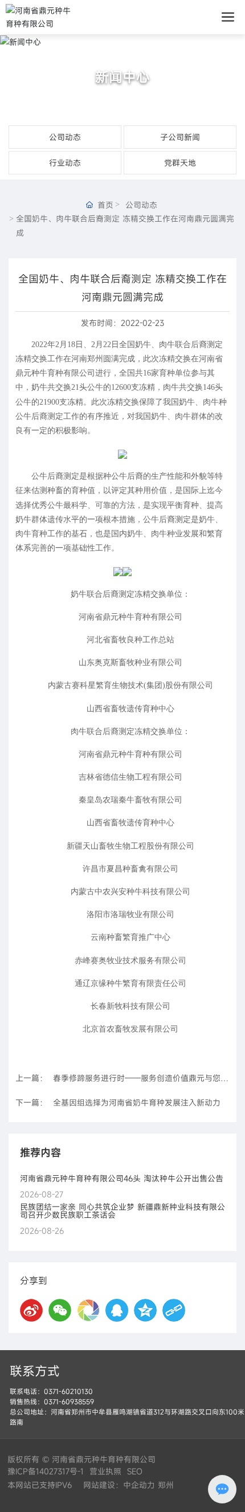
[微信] (59, 1310)
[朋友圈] (88, 1310)
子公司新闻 (180, 137)
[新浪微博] (31, 1310)
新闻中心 (122, 77)
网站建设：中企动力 (117, 1485)
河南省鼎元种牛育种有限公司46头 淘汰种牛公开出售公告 (121, 1178)
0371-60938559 (69, 1401)
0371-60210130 (68, 1391)
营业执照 (105, 1471)
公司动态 (65, 137)
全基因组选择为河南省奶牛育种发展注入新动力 (136, 1102)
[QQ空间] (145, 1310)
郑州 (166, 1485)
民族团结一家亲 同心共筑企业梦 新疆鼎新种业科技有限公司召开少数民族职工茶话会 (122, 1210)
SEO (134, 1471)
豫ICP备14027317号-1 (45, 1471)
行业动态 (65, 162)
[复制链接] (173, 1310)
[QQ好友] (116, 1310)
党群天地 (180, 162)
